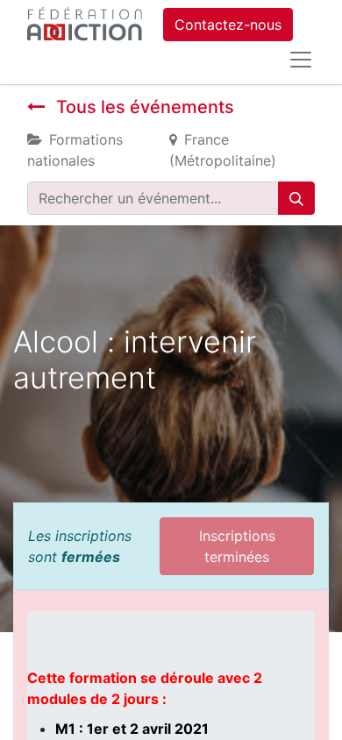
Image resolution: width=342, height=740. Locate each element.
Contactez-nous (228, 24)
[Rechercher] (296, 198)
